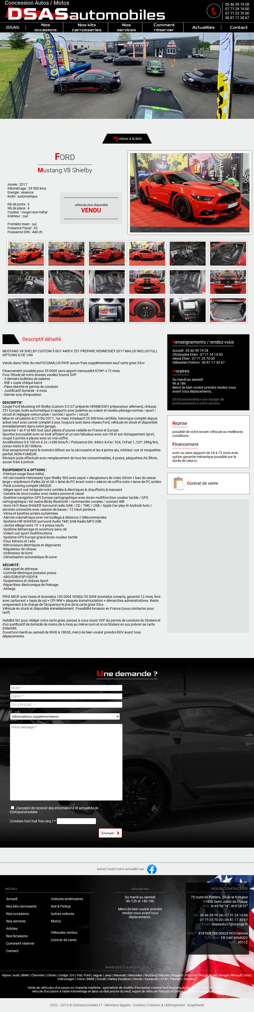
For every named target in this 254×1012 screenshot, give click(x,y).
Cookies (139, 1005)
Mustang (151, 975)
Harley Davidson (119, 979)
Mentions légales (117, 1005)
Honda (137, 979)
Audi (16, 975)
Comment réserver (164, 27)
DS (72, 975)
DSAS (12, 27)
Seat (247, 975)
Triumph (175, 979)
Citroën (52, 975)
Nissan (164, 975)
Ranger (224, 975)
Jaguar (97, 975)
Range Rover (208, 975)
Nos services (126, 27)
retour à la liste (130, 139)
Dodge (63, 975)
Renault (236, 975)
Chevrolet (37, 975)
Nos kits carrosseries (86, 27)
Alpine (6, 975)
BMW (25, 975)
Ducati (101, 979)
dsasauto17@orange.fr (230, 924)
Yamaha (189, 979)
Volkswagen (66, 979)
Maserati (120, 975)
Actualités (203, 27)
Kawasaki (152, 979)
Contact (239, 27)
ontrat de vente (202, 483)
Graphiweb (195, 1005)
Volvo (81, 979)
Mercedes (135, 975)
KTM (164, 979)
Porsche (191, 975)
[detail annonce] (190, 192)
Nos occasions (45, 27)
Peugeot (177, 975)
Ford (87, 975)
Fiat (79, 975)
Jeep (107, 975)
